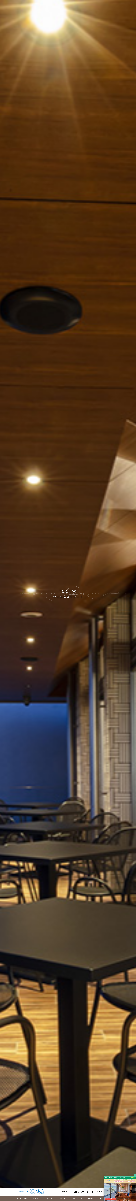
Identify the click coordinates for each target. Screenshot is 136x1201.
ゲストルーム (50, 1198)
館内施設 (90, 1198)
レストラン (63, 1198)
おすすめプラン (77, 1198)
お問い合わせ (66, 1192)
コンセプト (36, 1198)
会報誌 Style (103, 1198)
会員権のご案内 (22, 1198)
